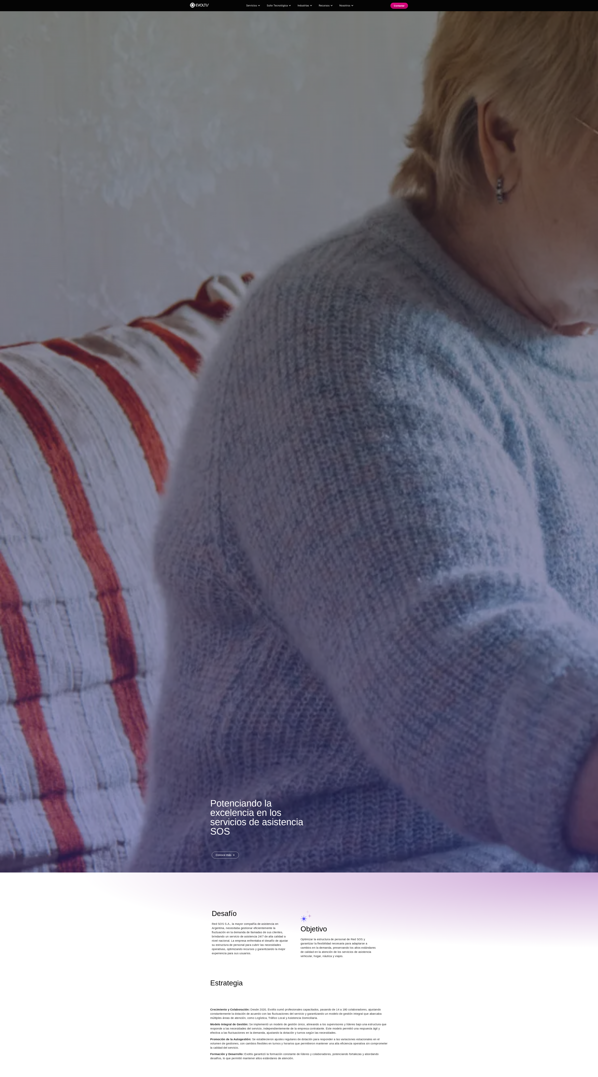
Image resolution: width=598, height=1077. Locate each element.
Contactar (399, 5)
